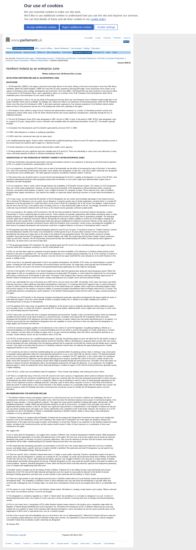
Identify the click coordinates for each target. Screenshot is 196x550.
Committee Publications (87, 58)
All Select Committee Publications (111, 58)
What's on (41, 52)
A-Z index (8, 543)
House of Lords (29, 52)
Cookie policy (97, 543)
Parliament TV (98, 52)
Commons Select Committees (17, 61)
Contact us (127, 38)
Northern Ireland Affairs (39, 61)
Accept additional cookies (41, 27)
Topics (114, 52)
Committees (67, 52)
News (108, 52)
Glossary (17, 543)
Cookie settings (106, 27)
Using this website (63, 543)
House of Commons (14, 52)
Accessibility (89, 38)
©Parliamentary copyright (16, 535)
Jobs (52, 543)
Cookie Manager (109, 543)
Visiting (86, 48)
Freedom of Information (40, 543)
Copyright (74, 543)
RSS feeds (117, 38)
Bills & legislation (53, 52)
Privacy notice (85, 543)
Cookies (98, 38)
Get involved (76, 48)
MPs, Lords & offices (43, 48)
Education (95, 48)
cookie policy (98, 19)
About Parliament (61, 48)
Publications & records (82, 52)
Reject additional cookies (76, 27)
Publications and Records (66, 58)
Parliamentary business (23, 48)
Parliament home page (24, 58)
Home (8, 48)
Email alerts (107, 38)
